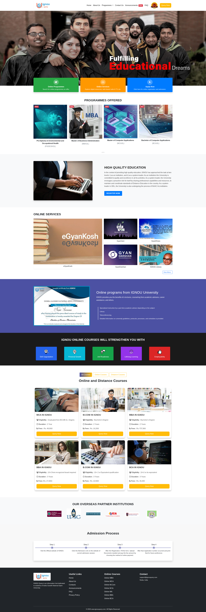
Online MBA (109, 578)
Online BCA (108, 598)
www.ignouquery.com (98, 609)
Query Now (165, 5)
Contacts (72, 585)
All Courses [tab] (85, 375)
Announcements (133, 5)
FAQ (146, 5)
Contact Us (119, 5)
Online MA (108, 592)
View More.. (168, 272)
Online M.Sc (109, 588)
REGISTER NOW (113, 193)
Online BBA (108, 595)
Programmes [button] (107, 5)
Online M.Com (109, 585)
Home (89, 5)
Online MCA (109, 581)
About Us (96, 5)
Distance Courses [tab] (118, 375)
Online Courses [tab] (101, 375)
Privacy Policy (74, 595)
